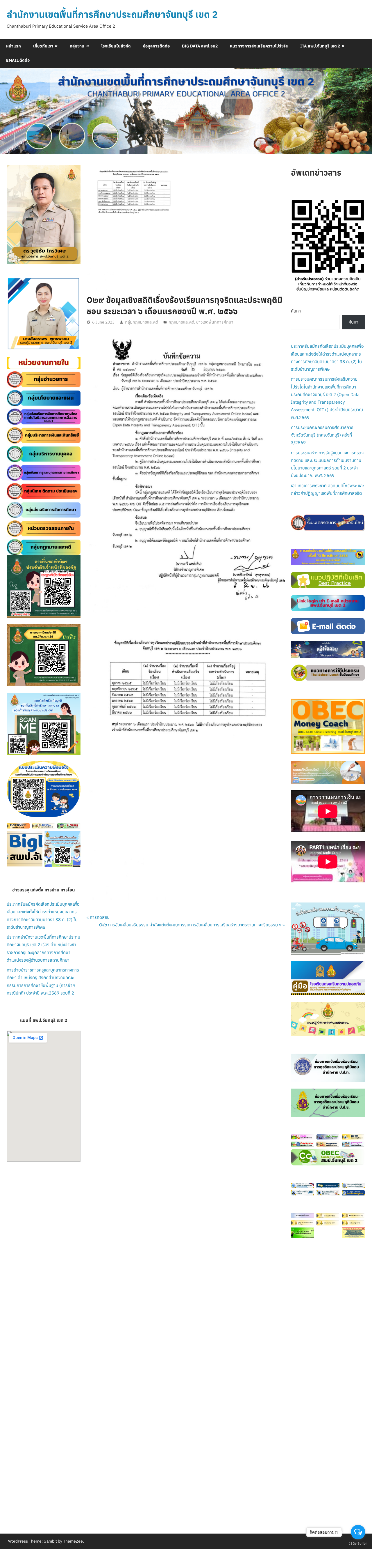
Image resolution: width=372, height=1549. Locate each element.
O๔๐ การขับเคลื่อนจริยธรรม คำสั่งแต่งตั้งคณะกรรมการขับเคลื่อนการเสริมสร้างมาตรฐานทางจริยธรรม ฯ (190, 925)
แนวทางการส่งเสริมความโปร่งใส (259, 46)
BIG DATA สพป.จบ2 (200, 46)
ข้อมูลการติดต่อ (156, 46)
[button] (15, 313)
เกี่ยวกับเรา (43, 46)
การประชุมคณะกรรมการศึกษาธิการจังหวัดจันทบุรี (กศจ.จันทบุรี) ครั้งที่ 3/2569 (322, 435)
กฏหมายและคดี (181, 322)
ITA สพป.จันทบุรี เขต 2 (320, 46)
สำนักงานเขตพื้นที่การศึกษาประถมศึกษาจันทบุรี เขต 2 (112, 14)
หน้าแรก (13, 46)
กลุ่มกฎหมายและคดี (141, 322)
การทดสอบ (100, 917)
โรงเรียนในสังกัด (116, 46)
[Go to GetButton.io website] (358, 1543)
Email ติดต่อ (18, 60)
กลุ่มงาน (77, 46)
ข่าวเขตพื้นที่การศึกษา (214, 322)
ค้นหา (296, 311)
